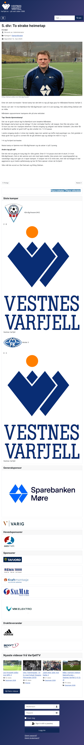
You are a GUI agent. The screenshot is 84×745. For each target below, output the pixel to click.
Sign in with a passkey (44, 723)
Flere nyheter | (58, 190)
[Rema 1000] (12, 570)
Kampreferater (17, 36)
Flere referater (73, 190)
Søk (79, 18)
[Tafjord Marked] (12, 559)
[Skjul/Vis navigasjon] (3, 17)
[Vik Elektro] (19, 609)
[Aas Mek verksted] (9, 541)
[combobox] (64, 18)
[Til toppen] (80, 741)
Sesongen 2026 (10, 680)
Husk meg (31, 718)
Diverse (27, 683)
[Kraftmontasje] (16, 580)
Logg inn (42, 730)
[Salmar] (16, 592)
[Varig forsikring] (13, 523)
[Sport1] (11, 645)
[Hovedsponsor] (42, 493)
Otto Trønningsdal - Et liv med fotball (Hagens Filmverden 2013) (32, 675)
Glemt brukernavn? (32, 738)
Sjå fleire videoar (11, 691)
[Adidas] (8, 632)
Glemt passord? (31, 736)
